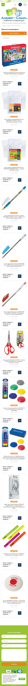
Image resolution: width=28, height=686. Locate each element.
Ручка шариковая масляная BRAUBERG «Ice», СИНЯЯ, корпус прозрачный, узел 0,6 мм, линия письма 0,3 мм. (14, 265)
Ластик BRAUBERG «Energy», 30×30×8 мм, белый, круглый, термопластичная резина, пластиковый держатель (14, 602)
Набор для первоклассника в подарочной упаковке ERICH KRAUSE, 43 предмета (14, 73)
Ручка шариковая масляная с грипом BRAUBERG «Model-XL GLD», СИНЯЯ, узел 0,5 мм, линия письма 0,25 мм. (14, 217)
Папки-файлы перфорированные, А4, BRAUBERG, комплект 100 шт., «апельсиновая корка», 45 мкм (14, 121)
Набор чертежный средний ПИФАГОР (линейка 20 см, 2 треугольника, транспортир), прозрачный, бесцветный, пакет (14, 506)
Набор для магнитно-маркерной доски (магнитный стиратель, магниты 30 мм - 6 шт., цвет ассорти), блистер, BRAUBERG (14, 457)
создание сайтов (16, 684)
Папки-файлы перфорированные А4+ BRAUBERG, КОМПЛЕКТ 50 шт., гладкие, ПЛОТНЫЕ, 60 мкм (14, 169)
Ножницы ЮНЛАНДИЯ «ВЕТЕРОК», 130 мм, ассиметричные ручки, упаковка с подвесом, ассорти (14, 361)
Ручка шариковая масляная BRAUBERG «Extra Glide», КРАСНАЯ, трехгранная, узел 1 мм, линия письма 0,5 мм (14, 313)
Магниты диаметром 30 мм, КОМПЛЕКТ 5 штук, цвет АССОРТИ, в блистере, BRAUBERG (14, 409)
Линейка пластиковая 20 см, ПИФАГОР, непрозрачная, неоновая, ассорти (14, 554)
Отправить (14, 664)
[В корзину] (19, 83)
